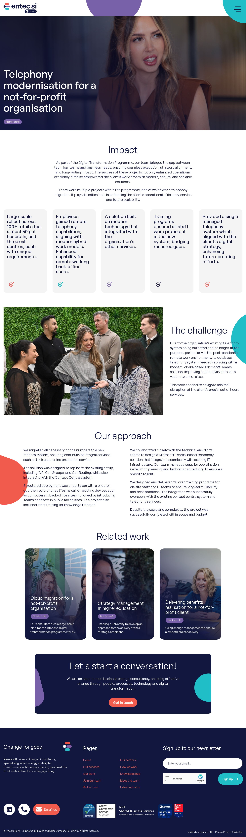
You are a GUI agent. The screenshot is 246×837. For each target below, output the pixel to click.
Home (87, 760)
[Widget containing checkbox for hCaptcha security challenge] (184, 778)
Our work (89, 773)
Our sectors (128, 760)
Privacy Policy (222, 832)
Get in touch (91, 787)
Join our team (92, 780)
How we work (128, 767)
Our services (91, 767)
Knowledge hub (130, 773)
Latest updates (130, 787)
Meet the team (130, 780)
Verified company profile (200, 832)
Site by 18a (236, 832)
